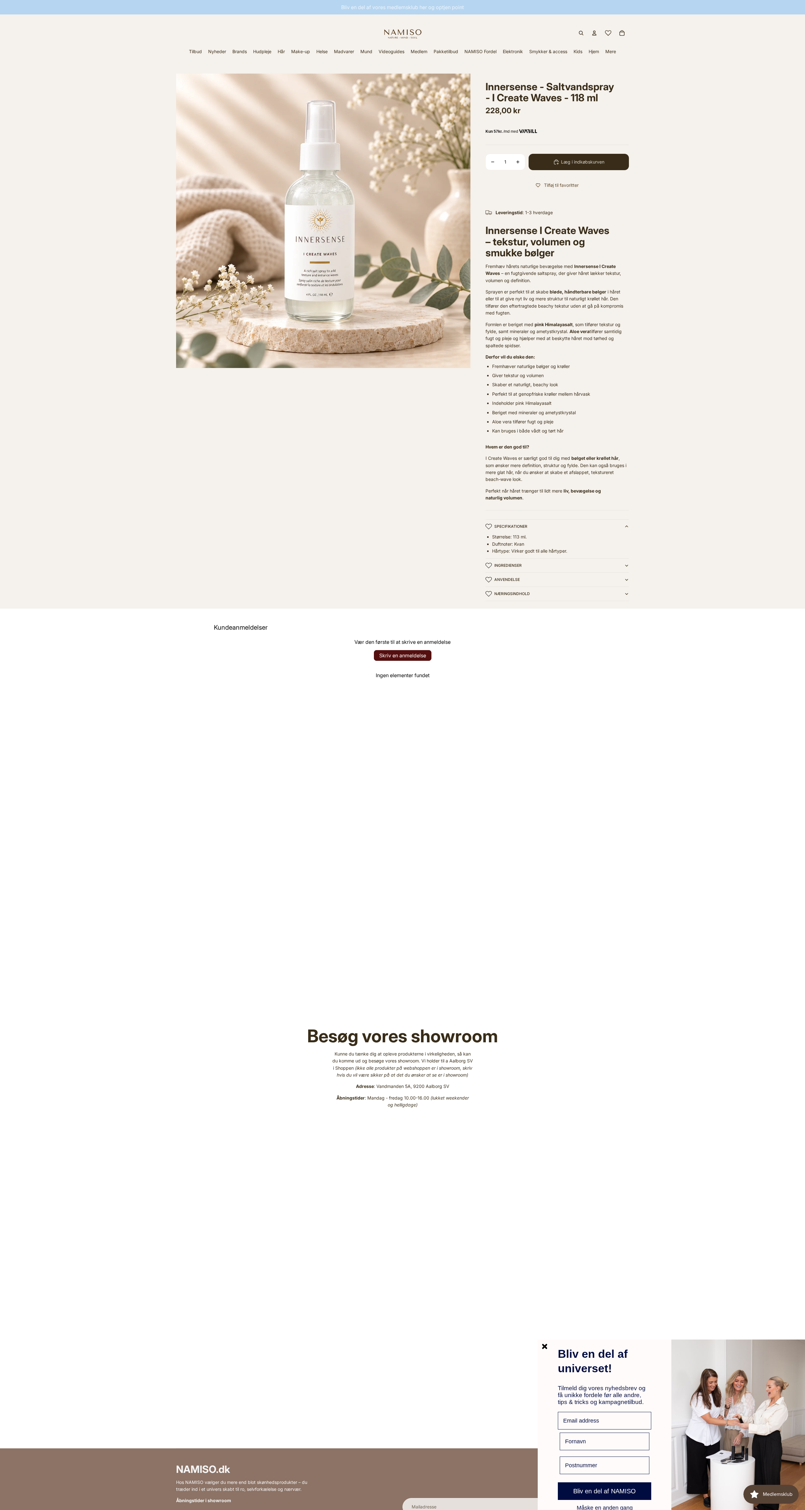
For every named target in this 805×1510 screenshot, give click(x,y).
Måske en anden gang (605, 1507)
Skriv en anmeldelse (402, 655)
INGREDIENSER (508, 565)
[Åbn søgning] (581, 33)
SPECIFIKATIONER (510, 526)
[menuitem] (610, 51)
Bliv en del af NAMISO (604, 1491)
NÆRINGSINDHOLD (512, 593)
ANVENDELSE (507, 579)
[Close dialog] (544, 1346)
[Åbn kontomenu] (594, 33)
